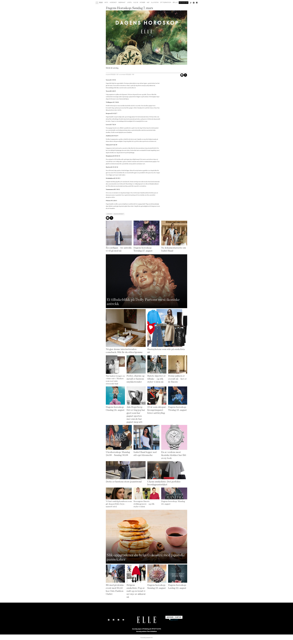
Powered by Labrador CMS (147, 637)
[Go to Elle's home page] (146, 620)
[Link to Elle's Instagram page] (108, 619)
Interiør (142, 2)
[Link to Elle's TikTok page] (118, 619)
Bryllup (175, 2)
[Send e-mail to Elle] (123, 619)
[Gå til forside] (100, 2)
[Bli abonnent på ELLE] (173, 620)
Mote (106, 2)
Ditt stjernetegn (165, 2)
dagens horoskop (119, 214)
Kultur (136, 2)
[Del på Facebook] (182, 75)
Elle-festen (155, 2)
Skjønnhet (122, 2)
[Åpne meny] (97, 2)
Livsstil (129, 2)
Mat (148, 2)
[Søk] (190, 2)
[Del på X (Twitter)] (185, 75)
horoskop (109, 214)
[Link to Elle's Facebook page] (113, 619)
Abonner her (183, 3)
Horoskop (113, 2)
